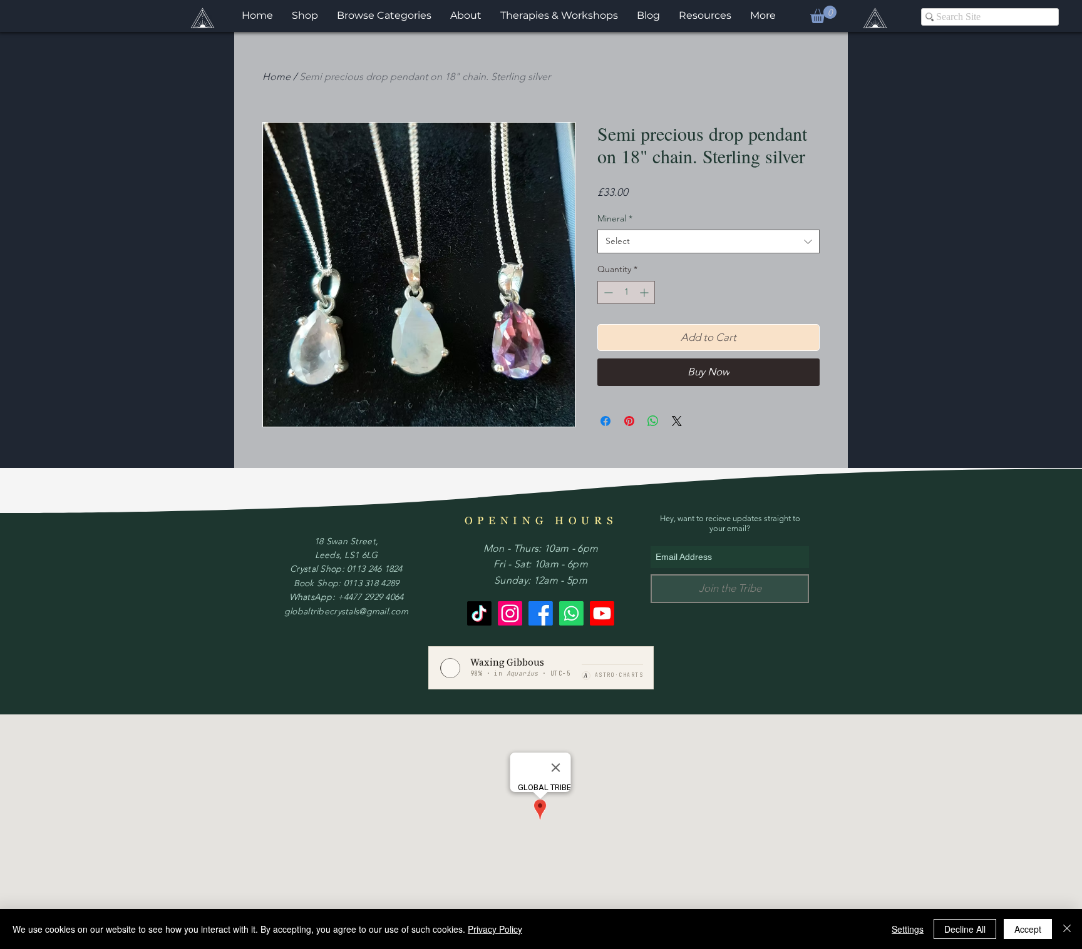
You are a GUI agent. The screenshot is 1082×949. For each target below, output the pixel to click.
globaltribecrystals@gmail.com (346, 611)
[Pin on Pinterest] (629, 421)
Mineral (614, 218)
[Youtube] (602, 613)
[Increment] (645, 292)
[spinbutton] (626, 292)
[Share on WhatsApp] (653, 421)
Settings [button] (908, 929)
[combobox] (708, 241)
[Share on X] (676, 421)
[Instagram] (510, 613)
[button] (823, 14)
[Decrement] (607, 292)
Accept (1027, 929)
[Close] (1066, 929)
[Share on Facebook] (605, 421)
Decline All (965, 929)
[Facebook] (540, 613)
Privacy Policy (495, 929)
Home (276, 77)
